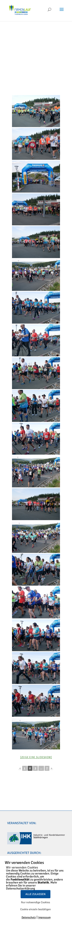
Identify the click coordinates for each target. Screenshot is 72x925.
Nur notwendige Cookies (35, 902)
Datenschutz (29, 917)
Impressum (44, 917)
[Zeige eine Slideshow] (36, 757)
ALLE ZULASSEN (35, 894)
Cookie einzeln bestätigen (35, 909)
